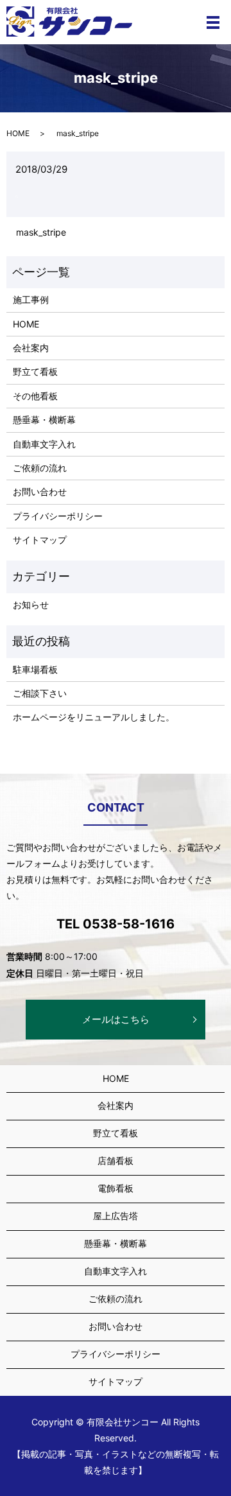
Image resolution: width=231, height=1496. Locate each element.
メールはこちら (116, 1019)
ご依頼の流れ (40, 467)
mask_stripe (41, 232)
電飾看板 (115, 1188)
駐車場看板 (35, 669)
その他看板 (35, 395)
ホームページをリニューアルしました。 (94, 716)
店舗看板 (115, 1160)
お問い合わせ (40, 491)
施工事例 (31, 299)
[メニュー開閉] (213, 22)
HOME (18, 133)
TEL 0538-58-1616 (115, 924)
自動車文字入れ (44, 444)
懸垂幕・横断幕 (44, 419)
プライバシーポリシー (58, 515)
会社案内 (31, 347)
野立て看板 (35, 371)
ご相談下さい (40, 693)
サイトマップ (40, 539)
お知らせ (31, 604)
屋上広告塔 (115, 1215)
